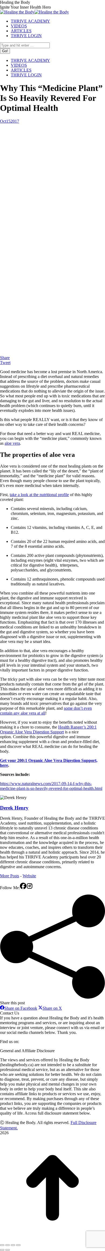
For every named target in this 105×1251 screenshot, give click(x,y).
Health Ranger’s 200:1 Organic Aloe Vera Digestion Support (48, 729)
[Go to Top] (52, 1238)
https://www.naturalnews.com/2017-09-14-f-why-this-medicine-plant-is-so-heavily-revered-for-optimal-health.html (51, 786)
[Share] (7, 1245)
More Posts (9, 876)
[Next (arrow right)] (7, 1250)
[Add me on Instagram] (29, 887)
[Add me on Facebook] (23, 887)
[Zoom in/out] (18, 1245)
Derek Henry (14, 808)
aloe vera (12, 443)
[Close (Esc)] (2, 1245)
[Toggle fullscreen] (13, 1245)
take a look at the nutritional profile (39, 494)
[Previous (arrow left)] (2, 1250)
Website (29, 876)
